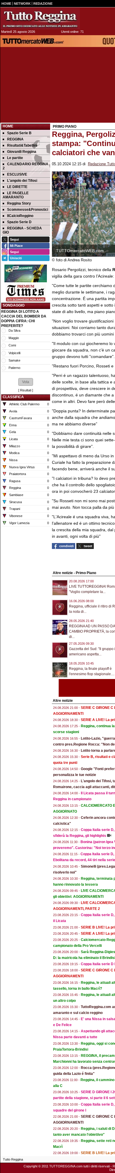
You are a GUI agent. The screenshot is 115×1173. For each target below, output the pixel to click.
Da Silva (14, 330)
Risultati (25, 390)
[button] (25, 382)
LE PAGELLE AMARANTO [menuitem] (16, 195)
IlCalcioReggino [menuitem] (20, 216)
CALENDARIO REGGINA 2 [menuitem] (25, 166)
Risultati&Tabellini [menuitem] (22, 145)
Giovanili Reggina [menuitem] (21, 152)
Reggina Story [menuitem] (19, 203)
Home (8, 126)
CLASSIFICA (13, 397)
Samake (14, 360)
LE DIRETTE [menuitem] (17, 187)
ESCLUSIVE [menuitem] (17, 174)
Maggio (14, 338)
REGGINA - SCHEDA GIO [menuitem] (22, 230)
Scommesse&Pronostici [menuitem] (27, 210)
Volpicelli (14, 353)
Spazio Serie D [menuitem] (19, 222)
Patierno (14, 368)
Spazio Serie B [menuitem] (19, 133)
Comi (12, 345)
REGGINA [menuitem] (15, 139)
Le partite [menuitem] (15, 158)
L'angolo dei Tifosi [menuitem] (22, 181)
